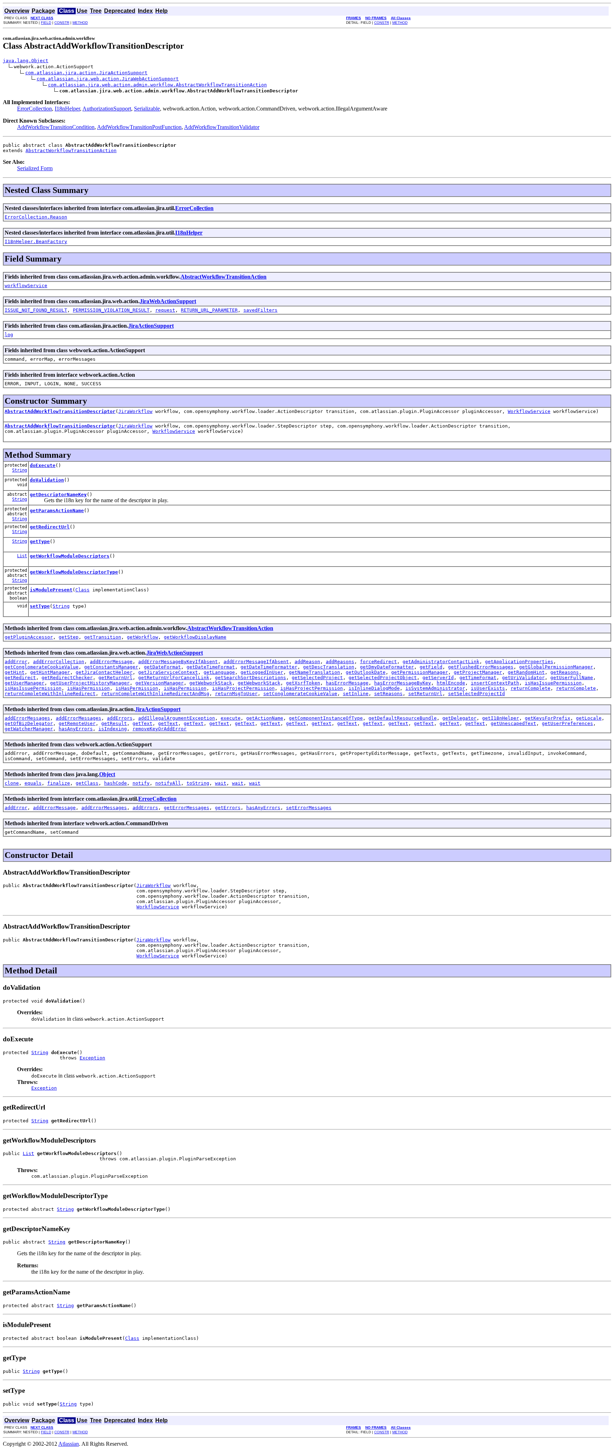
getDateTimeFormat (211, 667)
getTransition (102, 637)
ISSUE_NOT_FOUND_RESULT (36, 310)
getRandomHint (526, 672)
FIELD (46, 23)
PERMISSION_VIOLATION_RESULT (111, 310)
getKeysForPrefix (547, 718)
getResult (114, 723)
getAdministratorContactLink (441, 661)
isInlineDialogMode (374, 688)
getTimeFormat (477, 677)
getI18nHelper (500, 718)
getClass (87, 783)
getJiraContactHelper (104, 672)
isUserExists (488, 688)
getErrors (228, 807)
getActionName (264, 718)
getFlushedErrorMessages (480, 667)
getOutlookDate (366, 672)
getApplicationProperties (519, 661)
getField (431, 667)
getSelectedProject (317, 677)
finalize (58, 783)
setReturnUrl (425, 693)
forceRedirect (378, 661)
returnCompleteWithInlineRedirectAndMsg (155, 693)
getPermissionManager (419, 672)
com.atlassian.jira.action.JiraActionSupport (86, 72)
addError (16, 661)
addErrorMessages (27, 718)
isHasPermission (88, 688)
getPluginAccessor (29, 637)
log (9, 334)
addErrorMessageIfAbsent (256, 661)
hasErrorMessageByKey (402, 683)
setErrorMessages (309, 807)
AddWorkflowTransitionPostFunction (139, 127)
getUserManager (24, 683)
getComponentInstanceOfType (326, 718)
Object (107, 774)
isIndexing (112, 728)
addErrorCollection (58, 661)
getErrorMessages (186, 807)
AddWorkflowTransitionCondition (56, 127)
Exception (92, 1057)
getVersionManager (159, 683)
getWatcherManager (29, 728)
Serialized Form (35, 168)
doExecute (42, 465)
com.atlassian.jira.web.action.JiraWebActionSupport (108, 78)
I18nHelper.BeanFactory (36, 241)
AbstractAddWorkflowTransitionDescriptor (60, 411)
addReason (307, 661)
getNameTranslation (314, 672)
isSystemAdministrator (435, 688)
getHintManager (50, 672)
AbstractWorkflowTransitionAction (71, 150)
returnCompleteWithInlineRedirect (50, 693)
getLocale (589, 718)
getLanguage (219, 672)
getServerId (438, 677)
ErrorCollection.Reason (36, 217)
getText (142, 723)
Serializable (147, 109)
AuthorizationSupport (106, 109)
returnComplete (530, 688)
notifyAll (168, 783)
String (19, 470)
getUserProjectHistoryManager (90, 683)
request (165, 310)
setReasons (388, 693)
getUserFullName (571, 677)
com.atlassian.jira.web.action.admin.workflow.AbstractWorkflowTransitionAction (157, 84)
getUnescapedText (513, 723)
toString (198, 783)
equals (33, 783)
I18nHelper (67, 109)
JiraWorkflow (135, 411)
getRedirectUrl (50, 527)
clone (12, 783)
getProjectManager (478, 672)
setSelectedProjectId (476, 693)
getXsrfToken (303, 683)
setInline (355, 693)
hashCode (115, 783)
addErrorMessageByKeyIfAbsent (178, 661)
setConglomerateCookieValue (300, 693)
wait (220, 783)
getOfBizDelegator (29, 723)
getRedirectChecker (67, 677)
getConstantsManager (111, 667)
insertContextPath (495, 683)
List (22, 555)
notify (141, 783)
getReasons (564, 672)
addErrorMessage (111, 661)
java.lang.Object (25, 60)
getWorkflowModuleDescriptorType (74, 572)
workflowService (26, 285)
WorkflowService (529, 411)
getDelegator (459, 718)
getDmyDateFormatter (387, 667)
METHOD (80, 23)
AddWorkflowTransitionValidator (221, 127)
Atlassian (68, 1444)
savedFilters (260, 310)
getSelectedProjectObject (383, 677)
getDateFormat (162, 667)
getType (40, 541)
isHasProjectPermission (243, 688)
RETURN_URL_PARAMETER (209, 310)
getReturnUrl (115, 677)
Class (82, 589)
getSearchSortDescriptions (250, 677)
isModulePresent (51, 589)
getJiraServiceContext (168, 672)
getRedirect (20, 677)
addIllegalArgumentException (176, 718)
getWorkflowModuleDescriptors (69, 556)
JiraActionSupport (151, 326)
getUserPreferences (567, 723)
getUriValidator (523, 677)
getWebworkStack (210, 683)
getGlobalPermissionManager (556, 667)
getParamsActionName (57, 510)
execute (231, 718)
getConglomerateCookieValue (42, 667)
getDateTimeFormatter (269, 667)
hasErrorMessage (347, 683)
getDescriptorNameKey (58, 494)
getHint (15, 672)
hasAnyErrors (76, 728)
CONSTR (61, 23)
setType (40, 606)
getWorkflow (142, 637)
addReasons (340, 661)
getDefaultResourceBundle (402, 718)
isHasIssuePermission (553, 683)
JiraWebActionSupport (168, 301)
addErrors (120, 718)
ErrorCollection (34, 109)
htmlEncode (451, 683)
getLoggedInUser (262, 672)
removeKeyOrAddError (160, 728)
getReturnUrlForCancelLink (173, 677)
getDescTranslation (328, 667)
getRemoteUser (77, 723)
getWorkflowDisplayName (195, 637)
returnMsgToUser (236, 693)
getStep (69, 637)
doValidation (47, 480)
